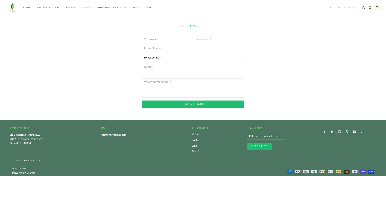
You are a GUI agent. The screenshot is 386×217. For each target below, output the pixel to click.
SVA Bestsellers (48, 7)
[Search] (370, 7)
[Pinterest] (347, 131)
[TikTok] (361, 131)
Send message (193, 104)
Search (195, 151)
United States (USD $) (341, 8)
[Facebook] (324, 131)
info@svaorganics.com (113, 134)
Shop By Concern (78, 7)
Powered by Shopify (23, 173)
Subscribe (259, 146)
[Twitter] (332, 131)
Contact (152, 7)
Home (27, 7)
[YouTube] (354, 131)
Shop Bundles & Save (111, 7)
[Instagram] (339, 131)
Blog (136, 7)
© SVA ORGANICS (21, 168)
